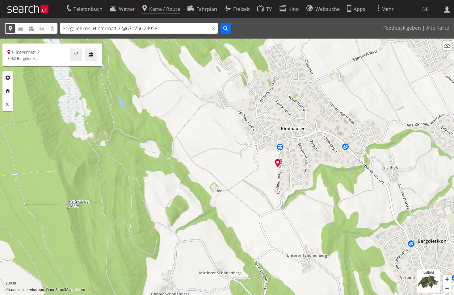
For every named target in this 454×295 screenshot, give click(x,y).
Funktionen (7, 104)
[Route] (76, 54)
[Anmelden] (447, 8)
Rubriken (7, 77)
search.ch (17, 289)
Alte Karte (437, 27)
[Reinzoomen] (447, 279)
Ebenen (7, 91)
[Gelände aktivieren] (447, 45)
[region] (227, 167)
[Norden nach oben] (447, 56)
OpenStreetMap (59, 289)
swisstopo (35, 289)
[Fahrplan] (91, 54)
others (79, 289)
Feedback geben (402, 27)
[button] (278, 163)
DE (425, 9)
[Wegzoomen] (447, 288)
